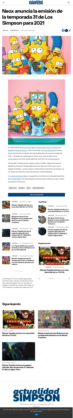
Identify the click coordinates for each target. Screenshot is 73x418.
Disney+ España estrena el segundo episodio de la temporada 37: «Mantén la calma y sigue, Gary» (21, 233)
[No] (69, 413)
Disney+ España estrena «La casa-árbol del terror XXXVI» (22, 205)
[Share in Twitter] (65, 30)
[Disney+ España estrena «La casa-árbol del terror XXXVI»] (42, 208)
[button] (4, 2)
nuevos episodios (37, 187)
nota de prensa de (18, 175)
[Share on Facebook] (61, 30)
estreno (21, 187)
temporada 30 (12, 158)
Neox (27, 187)
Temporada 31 (14, 30)
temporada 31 (54, 158)
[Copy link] (68, 30)
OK (36, 414)
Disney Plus (12, 187)
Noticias (5, 30)
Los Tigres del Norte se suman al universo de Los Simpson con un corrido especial (23, 247)
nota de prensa (48, 150)
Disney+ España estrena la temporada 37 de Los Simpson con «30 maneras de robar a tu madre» (22, 261)
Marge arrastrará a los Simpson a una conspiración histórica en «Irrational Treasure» (22, 219)
